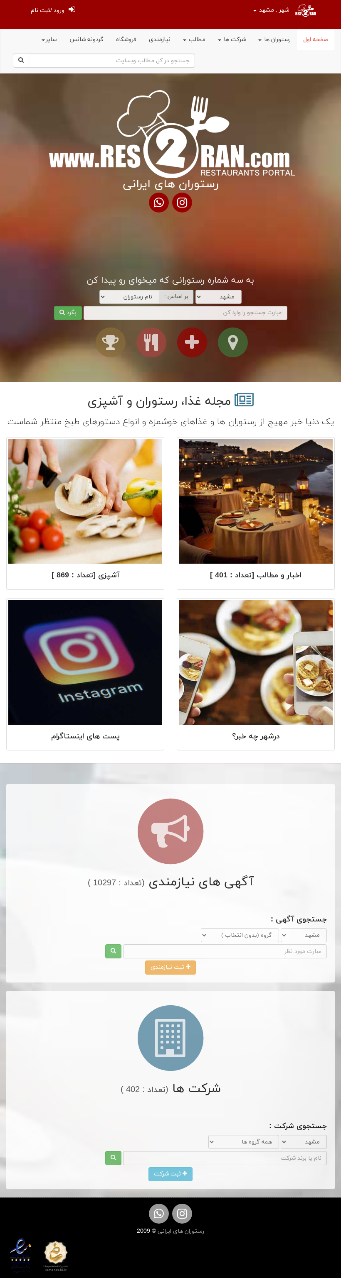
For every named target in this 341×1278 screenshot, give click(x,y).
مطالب (196, 40)
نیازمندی (159, 40)
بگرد (71, 313)
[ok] (113, 951)
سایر (51, 40)
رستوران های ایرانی (180, 1231)
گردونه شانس (86, 40)
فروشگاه (126, 40)
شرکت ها (234, 40)
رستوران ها (276, 40)
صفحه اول (315, 40)
